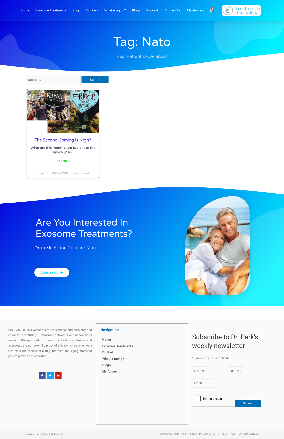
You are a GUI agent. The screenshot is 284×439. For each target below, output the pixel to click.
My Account (111, 371)
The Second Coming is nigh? (63, 140)
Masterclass (195, 10)
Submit (248, 403)
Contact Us (172, 10)
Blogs (136, 10)
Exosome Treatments (50, 10)
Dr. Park (92, 10)
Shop (76, 10)
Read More (63, 161)
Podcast (152, 10)
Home (24, 10)
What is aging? (115, 10)
